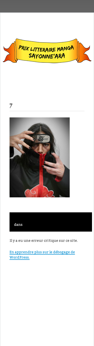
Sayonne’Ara (47, 52)
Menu (47, 79)
